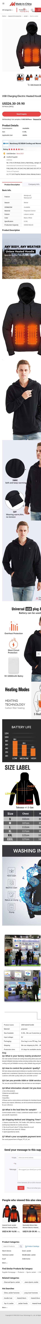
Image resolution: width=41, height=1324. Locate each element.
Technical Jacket (7, 1255)
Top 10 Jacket (8, 1303)
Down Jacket (26, 1251)
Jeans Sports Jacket (31, 1282)
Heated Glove (35, 1298)
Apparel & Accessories (14, 16)
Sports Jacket (34, 16)
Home (4, 16)
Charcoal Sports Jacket (12, 1282)
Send (21, 1188)
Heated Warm (21, 1298)
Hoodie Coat (8, 1298)
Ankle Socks (26, 1259)
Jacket (26, 16)
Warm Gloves (6, 1251)
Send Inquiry (22, 114)
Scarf (4, 1259)
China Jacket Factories (11, 1293)
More (4, 1263)
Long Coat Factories (31, 1293)
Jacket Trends (23, 1303)
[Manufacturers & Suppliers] (20, 4)
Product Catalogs (33, 1246)
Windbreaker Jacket (29, 1255)
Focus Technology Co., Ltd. (28, 1315)
